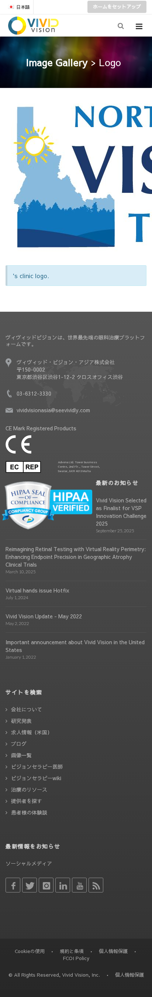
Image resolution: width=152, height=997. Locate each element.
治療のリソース (29, 789)
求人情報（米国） (31, 732)
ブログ (19, 743)
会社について (26, 709)
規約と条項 (72, 951)
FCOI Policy (76, 958)
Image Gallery (57, 62)
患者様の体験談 (29, 812)
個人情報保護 (113, 951)
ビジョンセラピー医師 (37, 766)
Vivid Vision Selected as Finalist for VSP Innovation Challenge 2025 (121, 511)
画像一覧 (21, 755)
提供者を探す (26, 801)
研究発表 (21, 720)
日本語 (23, 7)
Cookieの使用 (30, 951)
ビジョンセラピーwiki (36, 778)
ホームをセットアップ (117, 6)
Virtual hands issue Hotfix (37, 590)
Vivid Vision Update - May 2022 (44, 616)
